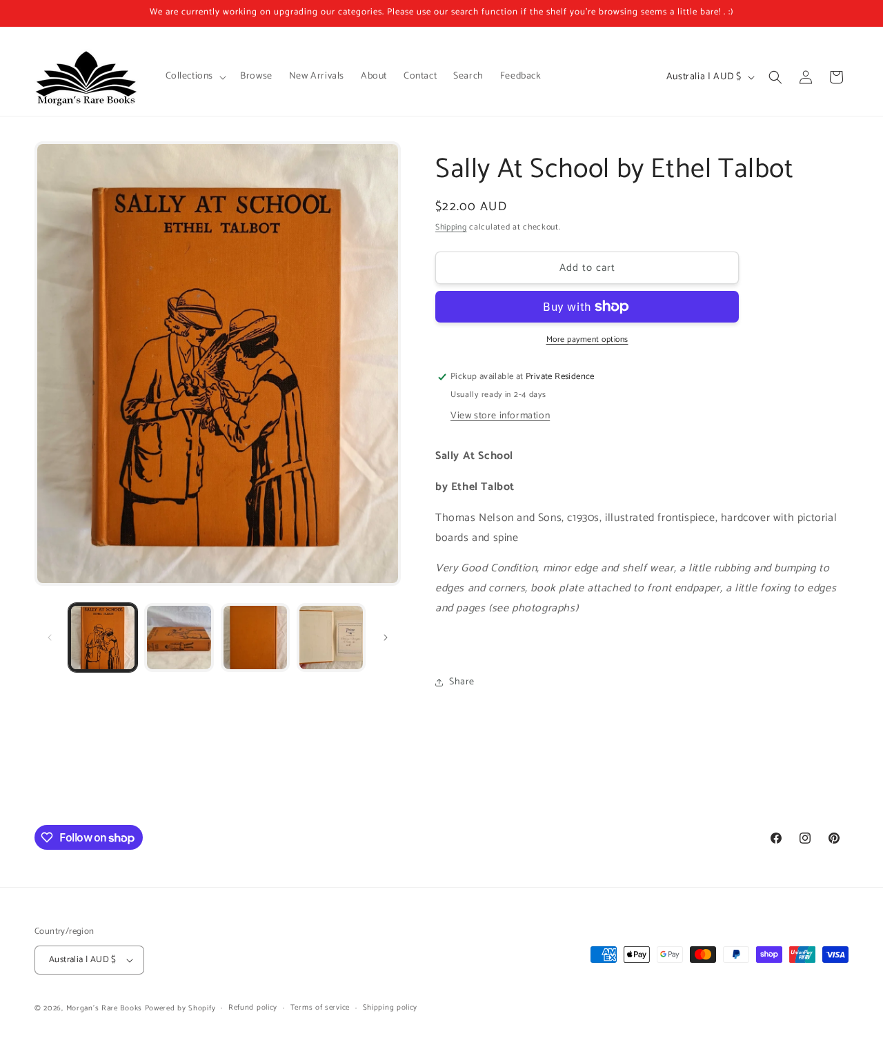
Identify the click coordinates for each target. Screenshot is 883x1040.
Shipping (451, 227)
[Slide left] (49, 637)
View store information (500, 416)
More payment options (587, 340)
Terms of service (320, 1007)
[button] (194, 76)
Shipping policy (390, 1007)
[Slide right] (385, 637)
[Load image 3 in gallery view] (255, 637)
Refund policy (252, 1007)
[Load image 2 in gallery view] (178, 637)
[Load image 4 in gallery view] (331, 637)
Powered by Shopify (180, 1008)
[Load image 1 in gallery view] (102, 637)
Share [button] (462, 682)
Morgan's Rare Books (104, 1008)
